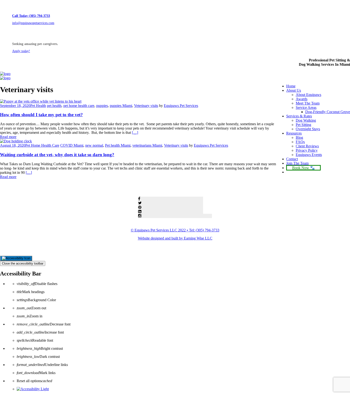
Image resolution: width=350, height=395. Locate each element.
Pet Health (38, 106)
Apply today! (21, 51)
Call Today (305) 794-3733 (31, 16)
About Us (293, 90)
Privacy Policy (307, 150)
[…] (135, 132)
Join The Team (297, 163)
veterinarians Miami (147, 145)
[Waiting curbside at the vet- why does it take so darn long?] (16, 141)
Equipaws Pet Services (181, 106)
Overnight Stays (308, 129)
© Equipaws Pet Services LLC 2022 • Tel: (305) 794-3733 (175, 230)
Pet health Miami (117, 145)
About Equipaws (308, 95)
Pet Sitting (303, 125)
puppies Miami (121, 106)
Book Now (300, 168)
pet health (54, 106)
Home (290, 86)
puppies (102, 106)
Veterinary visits (146, 106)
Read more (8, 137)
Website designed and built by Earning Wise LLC (175, 238)
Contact (292, 159)
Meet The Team (308, 103)
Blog (299, 137)
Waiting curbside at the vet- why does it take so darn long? (57, 154)
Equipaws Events (309, 155)
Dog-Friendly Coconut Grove (327, 112)
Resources (294, 133)
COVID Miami (71, 145)
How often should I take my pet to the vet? (41, 114)
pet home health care (78, 106)
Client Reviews (307, 146)
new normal (94, 145)
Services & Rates (299, 116)
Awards (301, 99)
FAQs (300, 142)
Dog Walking (306, 120)
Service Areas (306, 107)
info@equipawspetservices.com (33, 23)
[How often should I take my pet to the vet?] (40, 101)
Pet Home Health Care (42, 145)
